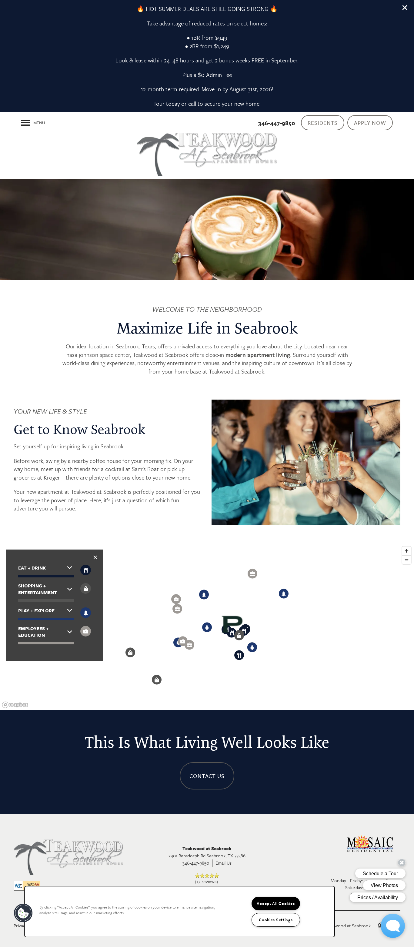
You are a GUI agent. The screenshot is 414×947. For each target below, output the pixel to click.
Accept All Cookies (276, 903)
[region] (179, 911)
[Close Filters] (95, 557)
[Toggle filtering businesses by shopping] (85, 588)
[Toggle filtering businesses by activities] (85, 612)
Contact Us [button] (207, 776)
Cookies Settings (276, 920)
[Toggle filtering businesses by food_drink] (85, 570)
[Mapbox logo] (15, 704)
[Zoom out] (406, 559)
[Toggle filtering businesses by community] (85, 631)
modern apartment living (257, 355)
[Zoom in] (406, 551)
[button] (405, 8)
